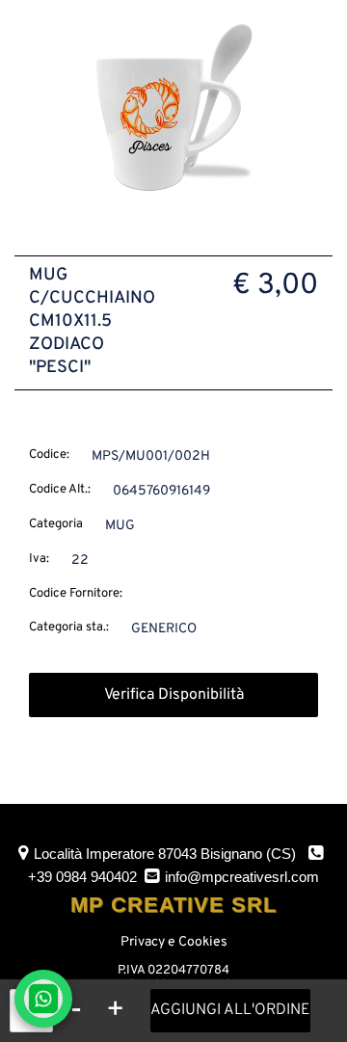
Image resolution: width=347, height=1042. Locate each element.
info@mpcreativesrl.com (242, 876)
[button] (173, 106)
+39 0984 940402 (82, 876)
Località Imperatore (165, 853)
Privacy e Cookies (173, 942)
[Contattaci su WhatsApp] (43, 999)
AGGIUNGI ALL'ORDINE (230, 1010)
